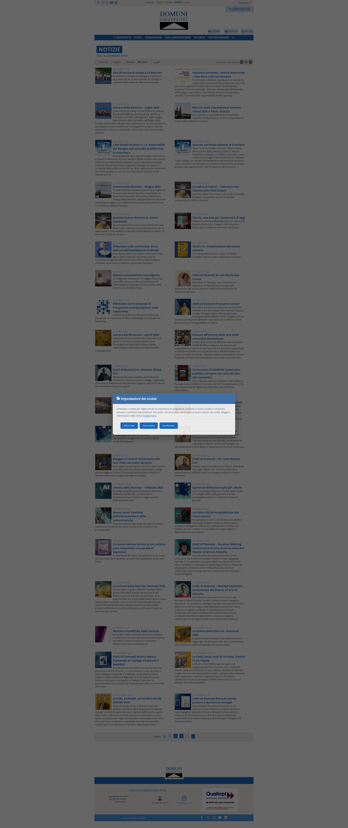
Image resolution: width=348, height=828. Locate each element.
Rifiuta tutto (129, 425)
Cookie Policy (149, 415)
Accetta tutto (169, 425)
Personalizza (149, 425)
